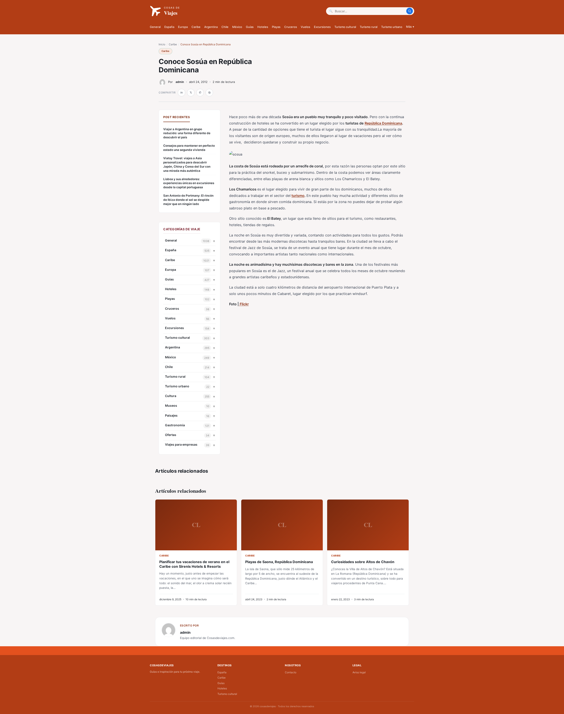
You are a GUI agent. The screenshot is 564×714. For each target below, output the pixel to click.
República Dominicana (383, 123)
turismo (297, 195)
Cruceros (290, 27)
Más (410, 26)
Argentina (211, 27)
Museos (171, 405)
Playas (276, 27)
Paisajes (171, 415)
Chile (224, 27)
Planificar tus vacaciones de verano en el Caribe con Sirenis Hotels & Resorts (194, 564)
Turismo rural (368, 27)
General (155, 27)
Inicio (162, 44)
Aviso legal (359, 672)
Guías (250, 27)
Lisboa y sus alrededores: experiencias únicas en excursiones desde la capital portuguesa (188, 183)
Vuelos (305, 27)
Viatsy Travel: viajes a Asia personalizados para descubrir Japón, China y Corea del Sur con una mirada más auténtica (186, 164)
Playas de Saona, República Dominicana (279, 562)
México (237, 27)
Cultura (170, 396)
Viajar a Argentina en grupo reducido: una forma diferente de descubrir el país (186, 133)
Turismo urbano (391, 27)
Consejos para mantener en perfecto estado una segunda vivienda (189, 148)
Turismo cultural (345, 27)
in (181, 92)
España (169, 27)
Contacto (290, 672)
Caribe (195, 27)
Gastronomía (175, 425)
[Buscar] (409, 11)
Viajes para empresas (181, 444)
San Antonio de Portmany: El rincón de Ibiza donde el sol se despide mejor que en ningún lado (188, 200)
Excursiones (322, 27)
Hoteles (262, 27)
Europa (183, 27)
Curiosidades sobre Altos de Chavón (362, 562)
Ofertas (170, 435)
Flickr (244, 304)
